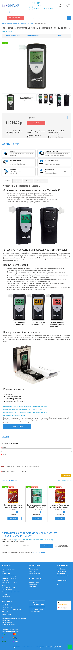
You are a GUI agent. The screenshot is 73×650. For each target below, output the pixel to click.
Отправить (47, 546)
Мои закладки (61, 573)
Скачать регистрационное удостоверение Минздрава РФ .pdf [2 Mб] (22, 409)
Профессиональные (7, 31)
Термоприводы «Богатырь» (9, 576)
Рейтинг (4, 471)
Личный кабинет (61, 569)
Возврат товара (33, 584)
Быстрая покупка (37, 511)
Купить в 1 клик (17, 427)
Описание (7, 181)
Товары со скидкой (34, 573)
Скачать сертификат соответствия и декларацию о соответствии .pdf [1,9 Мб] (25, 406)
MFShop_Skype (6, 612)
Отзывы (4, 571)
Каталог (14, 18)
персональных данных (38, 552)
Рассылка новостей (62, 576)
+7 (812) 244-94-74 (34, 6)
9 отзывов (59, 35)
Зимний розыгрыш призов (9, 578)
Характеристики (42, 181)
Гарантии (18, 181)
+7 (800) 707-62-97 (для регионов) (40, 8)
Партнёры (32, 571)
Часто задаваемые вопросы (10, 583)
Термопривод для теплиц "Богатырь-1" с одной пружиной (13, 507)
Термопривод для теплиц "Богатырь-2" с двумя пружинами (37, 507)
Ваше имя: (4, 447)
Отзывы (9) (29, 181)
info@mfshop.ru (6, 614)
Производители (33, 569)
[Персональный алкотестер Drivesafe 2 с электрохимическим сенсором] (36, 66)
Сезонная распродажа (8, 569)
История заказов (61, 571)
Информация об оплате (8, 587)
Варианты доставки (7, 589)
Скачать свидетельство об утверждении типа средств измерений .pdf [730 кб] (25, 412)
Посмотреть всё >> (64, 481)
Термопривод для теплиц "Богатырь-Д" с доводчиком (60, 506)
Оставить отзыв (66, 475)
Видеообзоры (6, 596)
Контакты (4, 594)
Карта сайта (32, 586)
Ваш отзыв (5, 454)
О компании (5, 580)
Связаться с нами (34, 582)
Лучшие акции (6, 573)
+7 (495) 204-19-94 (34, 3)
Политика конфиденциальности (11, 592)
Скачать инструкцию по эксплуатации (14, 415)
